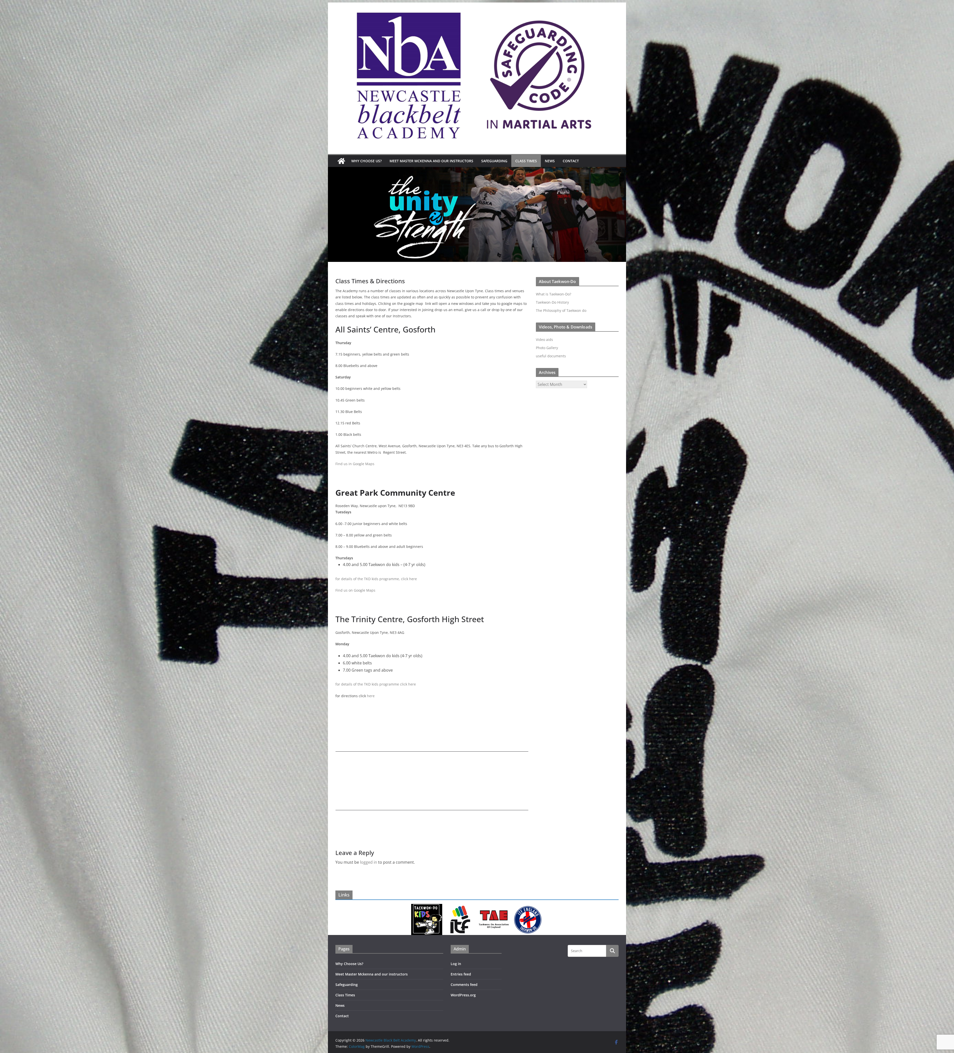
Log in (456, 963)
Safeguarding (494, 161)
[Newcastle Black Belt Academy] (341, 161)
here (371, 695)
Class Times (526, 161)
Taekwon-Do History (552, 302)
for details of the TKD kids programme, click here (376, 578)
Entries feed (461, 974)
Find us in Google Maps (354, 463)
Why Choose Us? (366, 161)
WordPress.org (463, 995)
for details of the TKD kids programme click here (375, 684)
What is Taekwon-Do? (553, 294)
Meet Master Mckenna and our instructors (431, 161)
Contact (571, 161)
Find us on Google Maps (355, 590)
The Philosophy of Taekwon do (561, 310)
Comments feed (464, 984)
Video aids (544, 339)
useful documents (551, 356)
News (550, 161)
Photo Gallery (547, 347)
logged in (368, 862)
